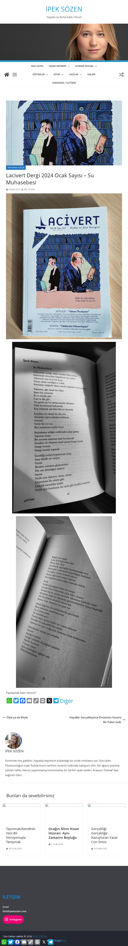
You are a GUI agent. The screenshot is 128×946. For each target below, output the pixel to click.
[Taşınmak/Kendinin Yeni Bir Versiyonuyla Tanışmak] (21, 806)
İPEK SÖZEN (64, 9)
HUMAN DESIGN (84, 66)
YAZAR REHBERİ (57, 66)
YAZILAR (73, 74)
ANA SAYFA (37, 66)
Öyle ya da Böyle (17, 717)
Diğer (66, 701)
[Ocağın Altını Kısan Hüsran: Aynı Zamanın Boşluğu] (64, 806)
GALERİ (91, 74)
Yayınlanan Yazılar (15, 167)
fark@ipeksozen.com (14, 911)
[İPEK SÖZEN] (7, 75)
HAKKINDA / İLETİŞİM (64, 82)
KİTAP (57, 74)
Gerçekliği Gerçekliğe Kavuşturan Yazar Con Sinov (104, 835)
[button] (68, 66)
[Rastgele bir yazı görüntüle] (121, 75)
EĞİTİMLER (39, 74)
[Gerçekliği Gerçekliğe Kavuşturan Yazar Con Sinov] (106, 806)
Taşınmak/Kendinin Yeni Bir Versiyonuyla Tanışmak (20, 835)
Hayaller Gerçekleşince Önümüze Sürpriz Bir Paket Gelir (95, 720)
